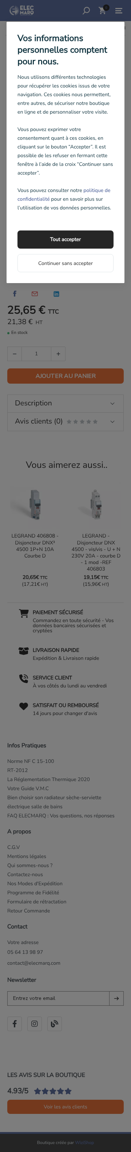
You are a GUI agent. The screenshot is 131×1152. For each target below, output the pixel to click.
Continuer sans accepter (65, 263)
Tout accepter (65, 239)
